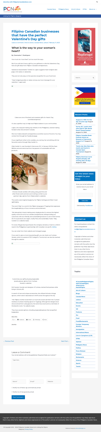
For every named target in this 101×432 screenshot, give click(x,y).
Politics (78, 348)
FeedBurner (89, 205)
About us (92, 9)
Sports (78, 363)
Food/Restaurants (82, 321)
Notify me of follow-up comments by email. (27, 387)
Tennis (78, 366)
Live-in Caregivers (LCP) (84, 335)
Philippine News (63, 9)
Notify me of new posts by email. (23, 392)
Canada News (51, 9)
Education (79, 303)
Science (78, 360)
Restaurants (80, 357)
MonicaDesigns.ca (80, 428)
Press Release (80, 351)
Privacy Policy (29, 429)
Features (79, 312)
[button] (97, 2)
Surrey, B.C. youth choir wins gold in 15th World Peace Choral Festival (84, 128)
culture (46, 42)
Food (77, 318)
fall (77, 309)
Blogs (78, 293)
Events (78, 306)
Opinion (78, 342)
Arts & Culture (75, 9)
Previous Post (8, 341)
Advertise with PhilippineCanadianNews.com (17, 2)
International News (82, 332)
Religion (79, 354)
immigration (80, 329)
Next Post (65, 341)
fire (77, 315)
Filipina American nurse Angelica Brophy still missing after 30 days (84, 158)
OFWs (85, 9)
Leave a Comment (18, 42)
